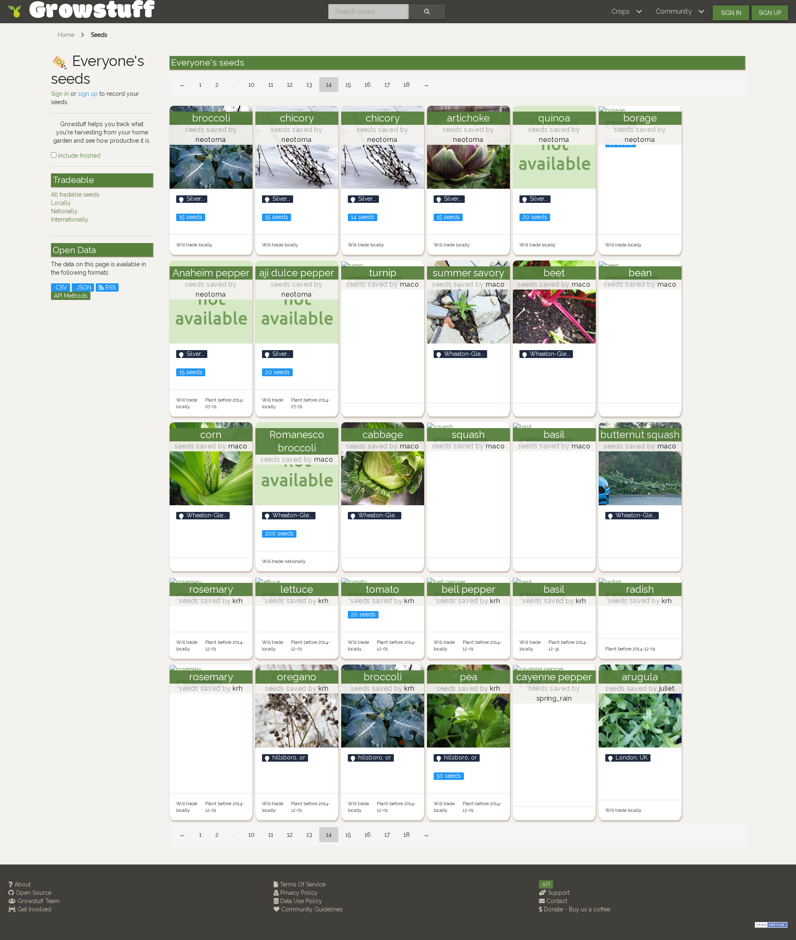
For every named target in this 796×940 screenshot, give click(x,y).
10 (251, 84)
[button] (627, 11)
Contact (556, 901)
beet (554, 273)
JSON (83, 287)
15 (348, 84)
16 (367, 84)
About (22, 884)
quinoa (554, 118)
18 (406, 84)
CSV (60, 287)
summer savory (468, 273)
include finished (78, 155)
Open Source (32, 892)
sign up (88, 93)
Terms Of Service (301, 884)
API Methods (70, 295)
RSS (110, 287)
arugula (640, 677)
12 (290, 84)
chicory (297, 118)
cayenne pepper (554, 677)
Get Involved (33, 909)
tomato (382, 589)
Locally (61, 203)
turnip (382, 273)
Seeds (99, 35)
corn (210, 435)
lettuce (296, 589)
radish (640, 589)
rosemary (211, 589)
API (546, 884)
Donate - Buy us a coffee (576, 909)
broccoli (211, 118)
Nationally (64, 211)
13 (309, 84)
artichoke (468, 118)
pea (468, 677)
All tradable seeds (75, 194)
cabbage (382, 435)
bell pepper (468, 589)
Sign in (731, 13)
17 (387, 84)
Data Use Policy (300, 901)
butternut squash (640, 435)
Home (66, 35)
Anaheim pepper (211, 273)
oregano (296, 677)
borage (640, 118)
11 (270, 84)
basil (554, 435)
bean (640, 273)
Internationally (69, 219)
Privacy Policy (298, 892)
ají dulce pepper (296, 273)
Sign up (770, 13)
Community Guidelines (311, 909)
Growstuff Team (38, 901)
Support (558, 892)
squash (468, 435)
